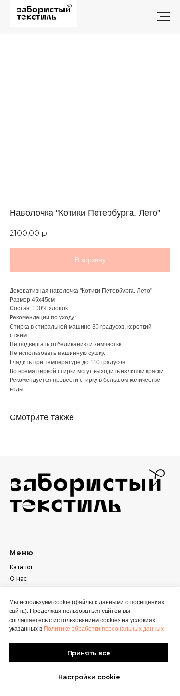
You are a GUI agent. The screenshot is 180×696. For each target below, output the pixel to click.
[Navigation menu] (163, 17)
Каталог (22, 567)
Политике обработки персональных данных (104, 628)
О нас (18, 578)
